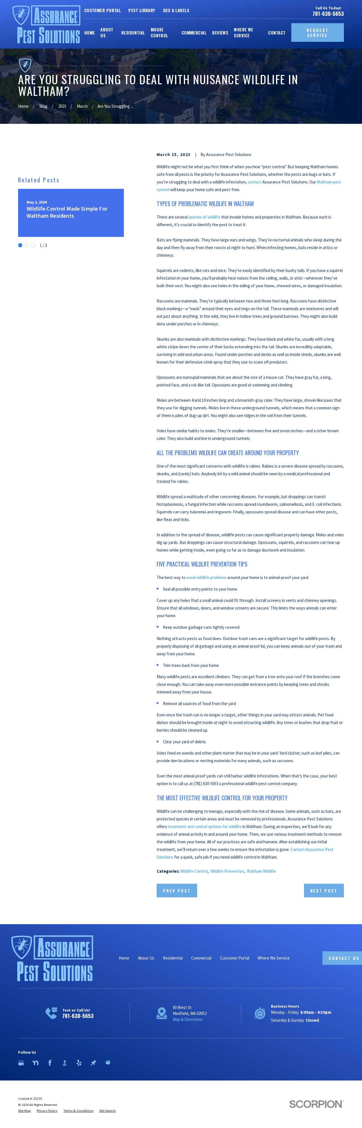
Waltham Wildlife (261, 871)
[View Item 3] (33, 245)
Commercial (201, 958)
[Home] (46, 24)
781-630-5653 (328, 13)
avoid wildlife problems (206, 577)
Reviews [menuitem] (220, 32)
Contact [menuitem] (276, 32)
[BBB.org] (65, 1063)
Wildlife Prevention (227, 871)
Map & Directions (188, 1019)
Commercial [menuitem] (194, 32)
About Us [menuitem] (106, 32)
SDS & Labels (176, 10)
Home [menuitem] (89, 32)
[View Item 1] (20, 245)
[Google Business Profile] (21, 1063)
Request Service (318, 32)
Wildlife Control (194, 871)
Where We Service (274, 958)
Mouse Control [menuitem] (159, 32)
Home (124, 958)
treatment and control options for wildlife (205, 826)
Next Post (323, 890)
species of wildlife (204, 217)
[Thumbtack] (93, 1063)
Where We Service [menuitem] (243, 32)
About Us (146, 958)
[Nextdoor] (35, 1063)
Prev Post (177, 890)
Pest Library (141, 10)
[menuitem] (24, 1110)
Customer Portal (102, 10)
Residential (173, 958)
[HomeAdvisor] (108, 1063)
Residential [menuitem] (133, 32)
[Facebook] (50, 1063)
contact (255, 182)
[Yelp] (79, 1063)
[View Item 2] (27, 245)
